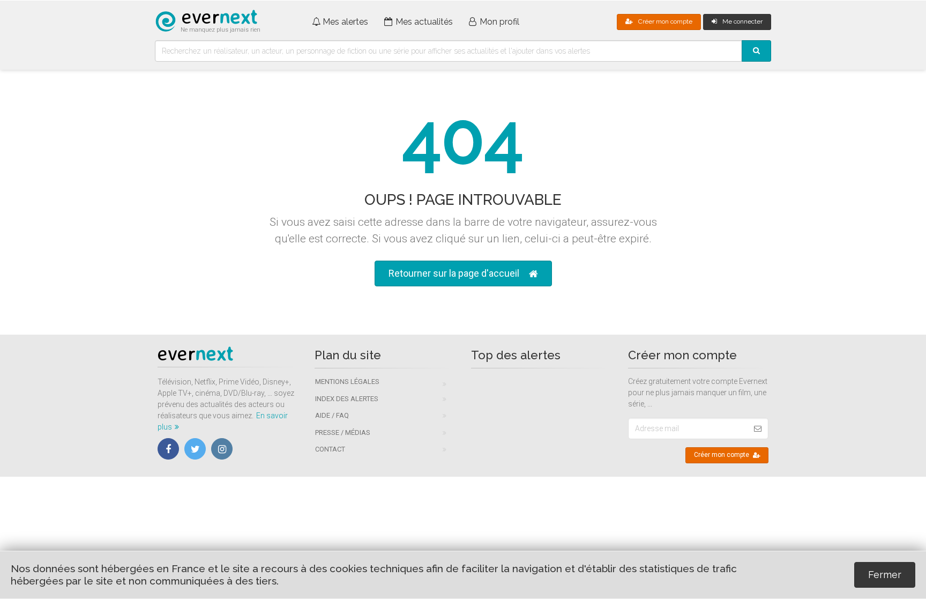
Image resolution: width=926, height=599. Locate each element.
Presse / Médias (342, 432)
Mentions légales (347, 382)
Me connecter (742, 21)
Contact (330, 449)
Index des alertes (346, 399)
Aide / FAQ (332, 415)
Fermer (884, 574)
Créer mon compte (665, 21)
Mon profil (499, 22)
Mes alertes (345, 22)
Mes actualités (424, 22)
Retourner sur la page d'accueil (454, 273)
